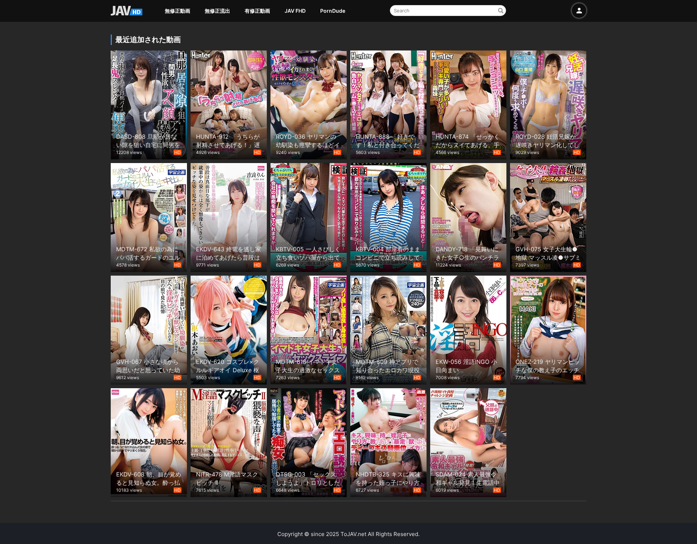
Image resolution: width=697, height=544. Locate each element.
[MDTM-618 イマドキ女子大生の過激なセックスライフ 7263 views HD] (308, 329)
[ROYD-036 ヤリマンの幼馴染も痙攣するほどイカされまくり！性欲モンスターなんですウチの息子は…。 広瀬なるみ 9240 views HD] (308, 104)
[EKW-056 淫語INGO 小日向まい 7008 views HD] (468, 329)
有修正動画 (257, 11)
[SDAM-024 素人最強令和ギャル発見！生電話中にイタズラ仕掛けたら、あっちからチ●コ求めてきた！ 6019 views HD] (468, 442)
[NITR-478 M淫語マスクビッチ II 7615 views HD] (229, 442)
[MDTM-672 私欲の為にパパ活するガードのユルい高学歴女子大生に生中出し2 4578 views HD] (149, 216)
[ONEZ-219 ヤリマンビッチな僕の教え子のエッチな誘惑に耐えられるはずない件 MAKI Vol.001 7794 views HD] (548, 329)
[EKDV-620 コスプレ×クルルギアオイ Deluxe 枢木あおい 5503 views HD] (229, 329)
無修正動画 (177, 11)
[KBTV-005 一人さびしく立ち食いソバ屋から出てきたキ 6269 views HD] (308, 216)
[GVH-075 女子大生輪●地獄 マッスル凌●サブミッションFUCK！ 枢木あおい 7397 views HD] (548, 216)
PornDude (332, 11)
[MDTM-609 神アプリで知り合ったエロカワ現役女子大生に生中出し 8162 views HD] (388, 329)
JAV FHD (295, 11)
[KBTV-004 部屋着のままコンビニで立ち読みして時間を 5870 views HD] (388, 216)
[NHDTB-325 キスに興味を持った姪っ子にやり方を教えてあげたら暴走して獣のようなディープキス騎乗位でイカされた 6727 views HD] (388, 442)
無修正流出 (217, 11)
